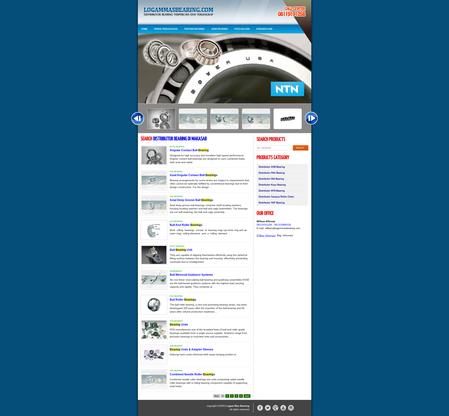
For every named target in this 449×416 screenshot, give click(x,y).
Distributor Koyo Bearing (272, 184)
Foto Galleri (242, 29)
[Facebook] (260, 410)
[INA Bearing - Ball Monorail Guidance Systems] (154, 288)
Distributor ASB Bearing (272, 167)
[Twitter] (268, 410)
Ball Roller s (183, 299)
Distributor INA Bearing (271, 178)
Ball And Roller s (186, 224)
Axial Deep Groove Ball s (191, 200)
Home (144, 29)
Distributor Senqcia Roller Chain (276, 196)
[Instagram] (291, 410)
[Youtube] (283, 410)
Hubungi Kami (264, 29)
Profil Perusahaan (165, 29)
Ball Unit (181, 249)
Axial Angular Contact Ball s (193, 175)
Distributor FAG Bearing (272, 173)
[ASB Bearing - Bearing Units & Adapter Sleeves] (154, 362)
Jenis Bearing (219, 29)
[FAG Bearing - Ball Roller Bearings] (154, 312)
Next (247, 396)
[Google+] (275, 410)
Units (179, 324)
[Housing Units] (161, 128)
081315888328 (282, 224)
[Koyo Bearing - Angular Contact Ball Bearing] (154, 163)
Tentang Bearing (194, 29)
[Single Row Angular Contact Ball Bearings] (224, 128)
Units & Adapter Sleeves (191, 349)
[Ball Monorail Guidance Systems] (288, 128)
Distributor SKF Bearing (272, 202)
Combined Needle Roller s (192, 374)
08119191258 (264, 224)
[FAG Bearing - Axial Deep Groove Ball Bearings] (154, 213)
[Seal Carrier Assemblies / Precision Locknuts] (193, 128)
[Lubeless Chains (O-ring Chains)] (256, 128)
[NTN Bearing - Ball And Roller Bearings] (154, 238)
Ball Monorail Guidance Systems (191, 274)
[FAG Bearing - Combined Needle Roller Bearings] (154, 387)
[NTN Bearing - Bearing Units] (154, 337)
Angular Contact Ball (189, 150)
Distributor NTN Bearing (272, 190)
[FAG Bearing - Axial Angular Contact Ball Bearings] (154, 188)
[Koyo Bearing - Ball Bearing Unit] (154, 263)
